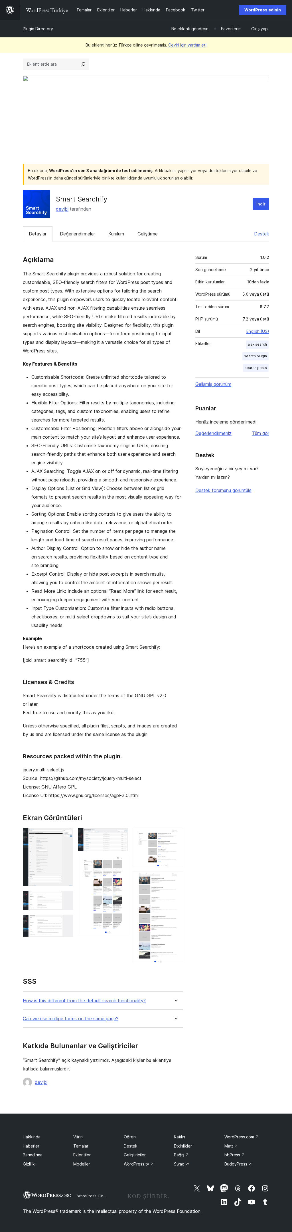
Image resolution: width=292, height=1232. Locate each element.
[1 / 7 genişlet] (65, 835)
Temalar (80, 1146)
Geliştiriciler (135, 1154)
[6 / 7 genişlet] (175, 835)
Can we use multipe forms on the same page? (70, 1018)
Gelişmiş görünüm (213, 384)
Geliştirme (147, 234)
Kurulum (116, 234)
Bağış (181, 1154)
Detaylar (37, 234)
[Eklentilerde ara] (83, 64)
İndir (260, 203)
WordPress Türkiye (93, 1195)
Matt (231, 1146)
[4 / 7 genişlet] (120, 835)
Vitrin (78, 1136)
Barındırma (32, 1154)
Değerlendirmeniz (213, 433)
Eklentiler (82, 1154)
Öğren (130, 1136)
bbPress (234, 1154)
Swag (181, 1164)
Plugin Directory (38, 28)
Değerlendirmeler (77, 234)
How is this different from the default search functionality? (84, 1000)
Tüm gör (260, 433)
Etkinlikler (183, 1146)
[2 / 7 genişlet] (65, 898)
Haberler (31, 1146)
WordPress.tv (139, 1164)
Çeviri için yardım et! (187, 45)
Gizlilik (29, 1164)
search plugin (255, 356)
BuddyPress (238, 1164)
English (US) (257, 331)
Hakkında (31, 1136)
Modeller (81, 1164)
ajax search (257, 344)
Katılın (179, 1136)
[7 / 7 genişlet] (175, 879)
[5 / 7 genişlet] (120, 863)
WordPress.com (241, 1136)
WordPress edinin (262, 9)
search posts (256, 368)
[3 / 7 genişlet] (65, 922)
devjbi (62, 209)
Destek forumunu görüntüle (223, 490)
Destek (261, 234)
